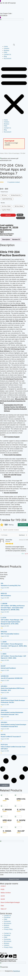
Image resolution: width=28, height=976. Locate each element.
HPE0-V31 (21, 799)
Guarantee (7, 921)
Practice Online (20, 217)
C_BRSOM (7, 810)
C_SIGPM (21, 820)
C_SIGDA (7, 831)
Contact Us (7, 54)
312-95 (3, 899)
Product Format (4, 191)
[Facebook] (2, 956)
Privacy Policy (8, 929)
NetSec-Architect (6, 892)
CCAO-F (3, 886)
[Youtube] (10, 956)
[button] (14, 90)
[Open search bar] (14, 45)
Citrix (6, 153)
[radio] (4, 195)
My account (7, 58)
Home (6, 46)
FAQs (5, 52)
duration (3, 202)
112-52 (3, 896)
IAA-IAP (21, 831)
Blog (5, 56)
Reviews (6, 50)
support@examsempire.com (9, 959)
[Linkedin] (15, 956)
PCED (2, 889)
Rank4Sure (16, 971)
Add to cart (8, 215)
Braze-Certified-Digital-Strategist (10, 902)
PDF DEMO (20, 214)
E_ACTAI (21, 810)
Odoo (2, 905)
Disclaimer (7, 917)
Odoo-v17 (3, 909)
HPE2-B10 (7, 820)
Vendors (6, 48)
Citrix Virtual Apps (14, 153)
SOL (7, 799)
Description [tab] (6, 239)
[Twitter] (6, 956)
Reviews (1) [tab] (16, 239)
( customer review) (13, 182)
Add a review (22, 524)
